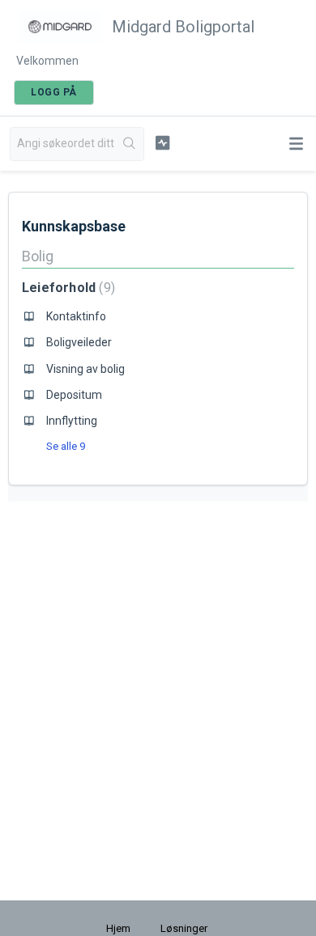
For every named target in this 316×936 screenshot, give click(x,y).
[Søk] (130, 144)
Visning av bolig (85, 368)
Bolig (37, 256)
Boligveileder (79, 342)
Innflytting (71, 420)
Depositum (74, 394)
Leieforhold (66, 287)
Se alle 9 (65, 446)
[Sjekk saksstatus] (162, 142)
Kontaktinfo (76, 316)
